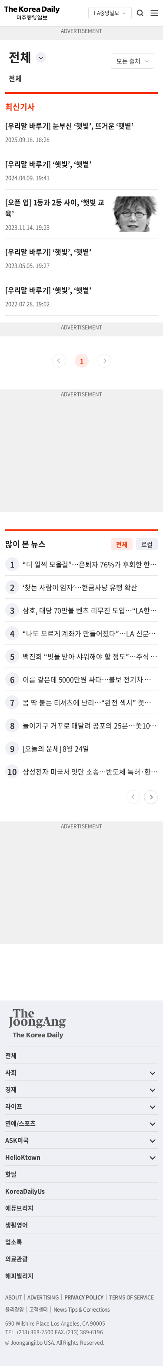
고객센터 (38, 1309)
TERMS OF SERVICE (131, 1297)
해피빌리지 (19, 1275)
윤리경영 (14, 1309)
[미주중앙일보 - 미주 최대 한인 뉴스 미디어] (32, 13)
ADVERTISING (43, 1297)
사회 (11, 1072)
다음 (151, 797)
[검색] (140, 13)
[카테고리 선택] (41, 57)
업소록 (13, 1241)
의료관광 (16, 1258)
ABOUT (13, 1297)
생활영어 (16, 1224)
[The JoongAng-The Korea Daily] (37, 1023)
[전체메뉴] (154, 13)
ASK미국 (17, 1140)
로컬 (147, 544)
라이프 (13, 1106)
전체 (15, 78)
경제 (11, 1089)
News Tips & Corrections (81, 1309)
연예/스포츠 (20, 1123)
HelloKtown (22, 1157)
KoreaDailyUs (25, 1191)
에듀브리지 (19, 1207)
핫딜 (11, 1174)
